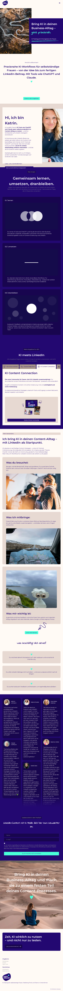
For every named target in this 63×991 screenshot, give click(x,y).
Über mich (5, 964)
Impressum (5, 969)
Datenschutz (5, 971)
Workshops (5, 961)
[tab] (10, 366)
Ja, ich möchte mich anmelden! (31, 853)
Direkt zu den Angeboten (31, 98)
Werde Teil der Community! (31, 420)
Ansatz (4, 962)
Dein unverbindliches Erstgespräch (16, 168)
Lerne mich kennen (31, 632)
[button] (59, 3)
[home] (5, 3)
